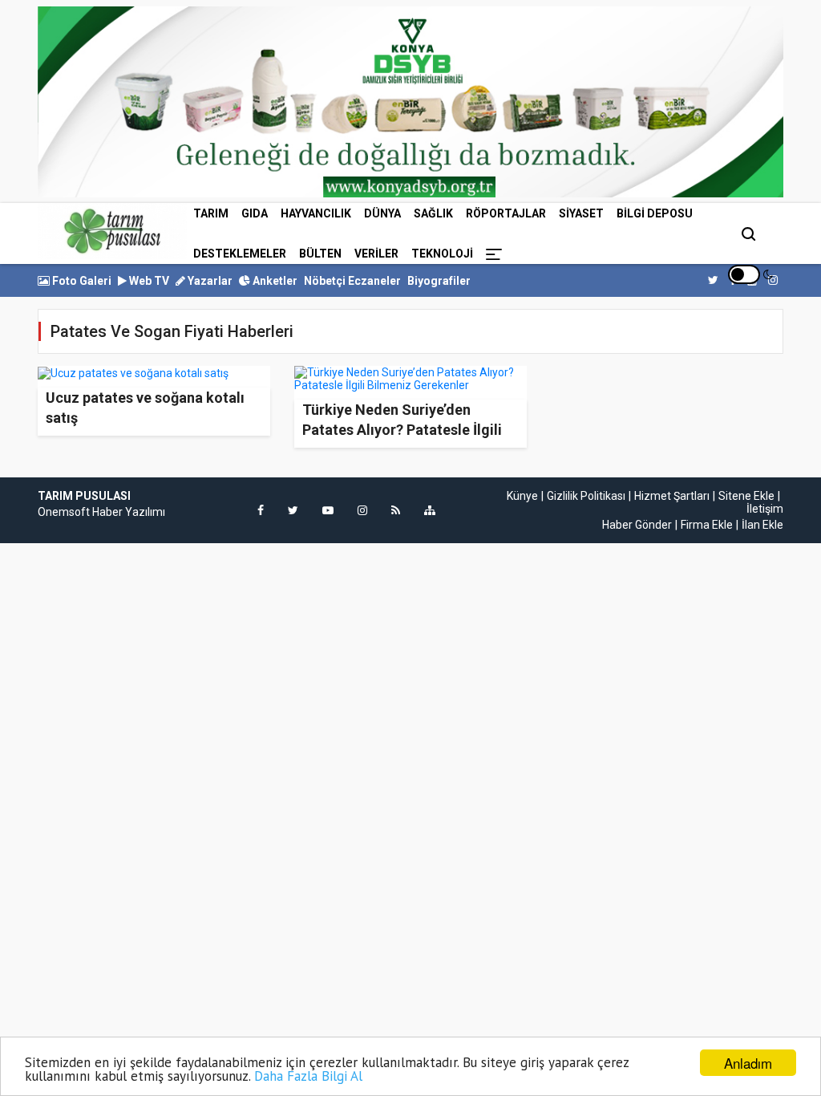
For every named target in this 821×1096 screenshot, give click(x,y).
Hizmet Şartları (672, 495)
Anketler (273, 280)
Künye (522, 495)
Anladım (748, 1063)
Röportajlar (506, 213)
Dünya (382, 213)
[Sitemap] (429, 510)
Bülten (320, 253)
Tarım (211, 213)
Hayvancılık (316, 213)
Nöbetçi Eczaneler (352, 280)
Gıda (254, 213)
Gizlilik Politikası (586, 495)
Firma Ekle (707, 524)
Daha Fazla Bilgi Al (308, 1076)
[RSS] (395, 510)
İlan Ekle (762, 524)
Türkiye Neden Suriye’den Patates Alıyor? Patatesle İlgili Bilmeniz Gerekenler (402, 429)
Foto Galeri (80, 280)
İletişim (764, 508)
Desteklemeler (239, 253)
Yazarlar (209, 280)
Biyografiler (439, 280)
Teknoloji (442, 253)
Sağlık (433, 213)
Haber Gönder (637, 524)
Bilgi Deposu (655, 213)
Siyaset (581, 213)
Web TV (148, 280)
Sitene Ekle (746, 495)
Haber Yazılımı (128, 511)
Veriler (376, 253)
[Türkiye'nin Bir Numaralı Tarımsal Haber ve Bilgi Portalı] (112, 231)
